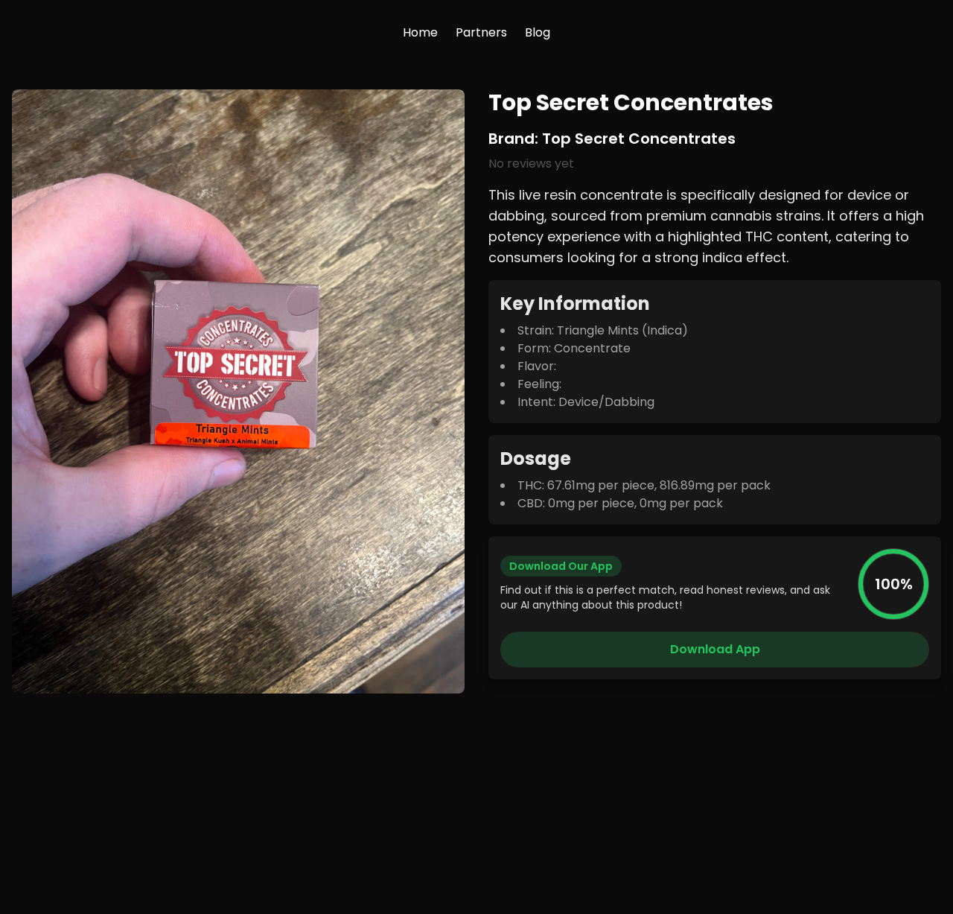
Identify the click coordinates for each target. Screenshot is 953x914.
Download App (715, 649)
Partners (481, 32)
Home (420, 32)
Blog (537, 32)
